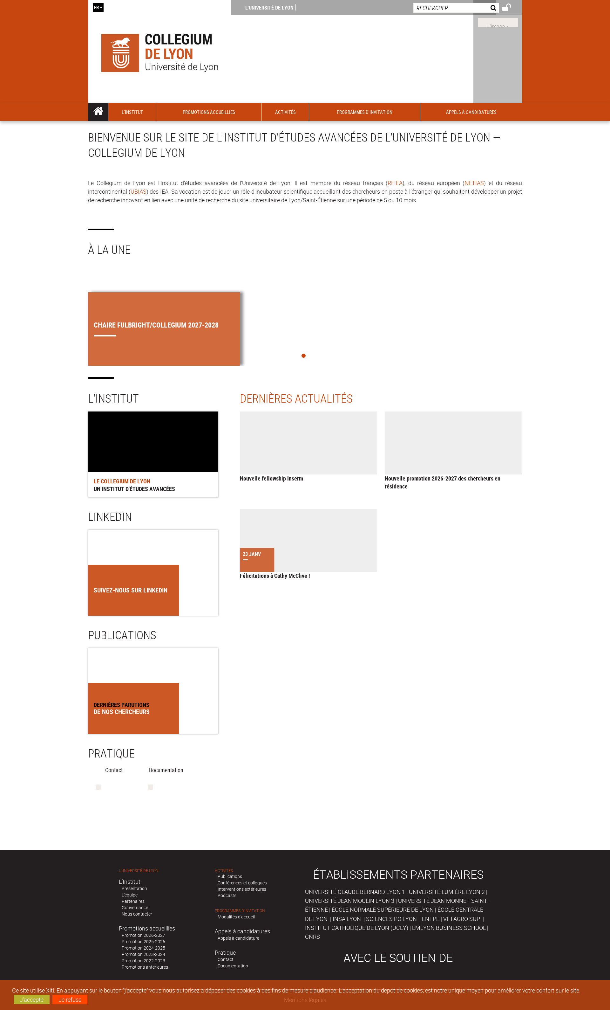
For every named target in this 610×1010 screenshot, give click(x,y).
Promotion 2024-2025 (143, 948)
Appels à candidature (238, 938)
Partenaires (133, 901)
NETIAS (474, 183)
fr (96, 7)
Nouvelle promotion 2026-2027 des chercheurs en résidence (442, 482)
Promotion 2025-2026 (143, 941)
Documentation (233, 966)
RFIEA (395, 183)
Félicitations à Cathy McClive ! (275, 575)
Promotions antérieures (145, 967)
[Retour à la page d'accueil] (159, 51)
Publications (230, 876)
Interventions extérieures (242, 889)
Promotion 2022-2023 (143, 961)
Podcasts (227, 895)
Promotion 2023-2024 (143, 954)
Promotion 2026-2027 (143, 935)
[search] (456, 8)
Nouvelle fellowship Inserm (271, 478)
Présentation (134, 888)
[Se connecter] (510, 8)
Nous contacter (137, 914)
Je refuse (69, 999)
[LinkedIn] (498, 21)
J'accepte (32, 999)
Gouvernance (135, 907)
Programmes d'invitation (240, 910)
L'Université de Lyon (269, 7)
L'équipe (130, 895)
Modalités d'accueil (236, 917)
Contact (226, 959)
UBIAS (138, 191)
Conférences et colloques (242, 883)
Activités (224, 870)
